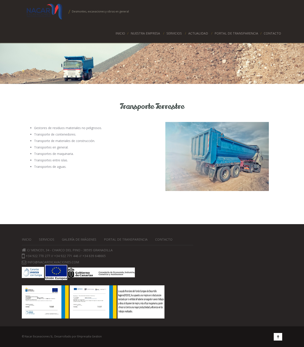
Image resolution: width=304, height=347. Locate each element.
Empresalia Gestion (89, 336)
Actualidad (198, 33)
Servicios (174, 33)
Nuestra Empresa (145, 33)
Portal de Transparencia (236, 33)
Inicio (120, 33)
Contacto (272, 33)
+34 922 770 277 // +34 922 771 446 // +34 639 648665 (66, 256)
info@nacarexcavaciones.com (53, 262)
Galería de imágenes (79, 239)
